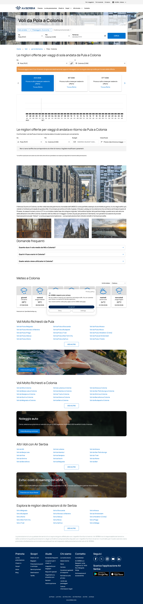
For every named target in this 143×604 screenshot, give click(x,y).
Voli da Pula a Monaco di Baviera (28, 330)
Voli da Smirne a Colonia (98, 394)
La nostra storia (65, 558)
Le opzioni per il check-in (50, 562)
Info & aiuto (78, 8)
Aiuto (17, 569)
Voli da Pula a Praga (24, 333)
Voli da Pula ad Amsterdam (99, 336)
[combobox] (29, 37)
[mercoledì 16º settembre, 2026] (90, 113)
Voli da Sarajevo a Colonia (26, 394)
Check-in (61, 8)
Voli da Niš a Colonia (24, 388)
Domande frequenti (51, 558)
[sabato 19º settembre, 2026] (99, 113)
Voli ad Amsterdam (96, 513)
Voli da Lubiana (58, 449)
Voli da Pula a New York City (63, 336)
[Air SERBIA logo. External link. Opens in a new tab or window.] (50, 293)
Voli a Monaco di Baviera (62, 513)
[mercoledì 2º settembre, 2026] (46, 113)
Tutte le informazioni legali (66, 588)
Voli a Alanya (57, 517)
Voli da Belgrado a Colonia (26, 400)
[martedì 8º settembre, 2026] (65, 113)
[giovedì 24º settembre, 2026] (115, 113)
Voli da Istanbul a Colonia (62, 391)
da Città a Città (67, 597)
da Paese (91, 597)
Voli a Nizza (57, 520)
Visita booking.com (27, 370)
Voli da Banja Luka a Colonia (27, 391)
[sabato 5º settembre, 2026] (55, 113)
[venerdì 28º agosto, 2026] (30, 113)
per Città (58, 597)
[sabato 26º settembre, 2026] (122, 113)
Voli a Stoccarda (59, 510)
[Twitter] (101, 559)
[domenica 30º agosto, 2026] (36, 113)
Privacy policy (90, 291)
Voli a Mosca (94, 510)
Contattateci (79, 558)
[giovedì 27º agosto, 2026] (27, 113)
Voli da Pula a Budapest (61, 330)
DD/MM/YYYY (77, 37)
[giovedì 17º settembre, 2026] (93, 113)
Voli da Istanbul (58, 452)
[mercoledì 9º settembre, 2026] (68, 113)
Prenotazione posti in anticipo (36, 565)
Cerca (116, 36)
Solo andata (22, 30)
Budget (74, 138)
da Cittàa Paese (77, 597)
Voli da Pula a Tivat (60, 333)
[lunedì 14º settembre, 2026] (84, 113)
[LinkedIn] (119, 559)
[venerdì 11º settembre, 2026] (74, 113)
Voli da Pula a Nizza (97, 330)
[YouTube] (113, 559)
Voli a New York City (24, 520)
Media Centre (64, 561)
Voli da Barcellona (23, 462)
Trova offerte (37, 87)
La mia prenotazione (50, 8)
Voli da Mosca (95, 449)
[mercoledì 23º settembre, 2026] (112, 113)
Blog (16, 572)
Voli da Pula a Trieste (97, 339)
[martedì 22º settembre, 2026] (109, 113)
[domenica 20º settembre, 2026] (103, 113)
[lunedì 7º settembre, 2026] (62, 113)
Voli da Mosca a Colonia (98, 388)
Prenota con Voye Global (29, 492)
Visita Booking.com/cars (29, 431)
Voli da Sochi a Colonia (25, 397)
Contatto (87, 8)
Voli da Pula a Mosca (97, 326)
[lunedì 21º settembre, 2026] (106, 113)
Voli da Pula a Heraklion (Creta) (101, 333)
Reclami (47, 580)
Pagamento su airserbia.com (50, 576)
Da (19, 35)
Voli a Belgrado (22, 510)
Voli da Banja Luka (23, 452)
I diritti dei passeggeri (64, 582)
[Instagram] (107, 559)
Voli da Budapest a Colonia (99, 400)
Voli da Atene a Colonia (61, 397)
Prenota (40, 8)
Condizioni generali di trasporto (66, 571)
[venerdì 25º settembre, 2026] (118, 113)
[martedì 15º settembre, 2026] (87, 113)
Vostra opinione (50, 583)
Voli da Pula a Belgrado (25, 326)
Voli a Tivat (20, 523)
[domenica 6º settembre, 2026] (58, 113)
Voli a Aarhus (57, 523)
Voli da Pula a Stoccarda (62, 326)
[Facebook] (95, 559)
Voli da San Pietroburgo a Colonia (102, 391)
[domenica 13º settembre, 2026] (80, 113)
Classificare (104, 138)
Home (19, 49)
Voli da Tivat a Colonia (61, 394)
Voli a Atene (21, 517)
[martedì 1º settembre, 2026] (43, 113)
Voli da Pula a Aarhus (60, 339)
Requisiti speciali (51, 572)
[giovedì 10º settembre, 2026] (71, 113)
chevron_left (18, 83)
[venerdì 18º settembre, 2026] (96, 113)
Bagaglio (33, 561)
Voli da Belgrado (59, 462)
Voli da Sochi (57, 458)
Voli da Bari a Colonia (60, 400)
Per (46, 35)
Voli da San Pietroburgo (98, 452)
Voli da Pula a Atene (24, 339)
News (62, 564)
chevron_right (124, 83)
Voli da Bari (94, 462)
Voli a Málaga (94, 523)
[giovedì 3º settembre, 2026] (49, 113)
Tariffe (32, 576)
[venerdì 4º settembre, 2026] (52, 113)
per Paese (51, 597)
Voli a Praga (94, 520)
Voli (26, 49)
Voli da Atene (94, 458)
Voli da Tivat (94, 455)
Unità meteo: (106, 283)
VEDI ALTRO (71, 344)
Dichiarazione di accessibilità (80, 574)
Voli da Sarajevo (59, 455)
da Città (85, 597)
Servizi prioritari (35, 569)
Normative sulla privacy (65, 577)
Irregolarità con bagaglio (50, 567)
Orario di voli (34, 558)
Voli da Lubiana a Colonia (62, 388)
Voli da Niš (20, 449)
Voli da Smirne (22, 458)
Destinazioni (34, 572)
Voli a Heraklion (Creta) (98, 517)
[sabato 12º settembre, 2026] (77, 113)
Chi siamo (107, 2)
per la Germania (37, 49)
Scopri (68, 8)
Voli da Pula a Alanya (24, 336)
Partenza (75, 35)
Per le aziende (99, 2)
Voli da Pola (21, 455)
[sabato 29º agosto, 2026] (33, 113)
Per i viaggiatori (90, 2)
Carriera (62, 567)
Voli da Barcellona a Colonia (100, 397)
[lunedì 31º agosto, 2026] (39, 113)
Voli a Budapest (22, 513)
